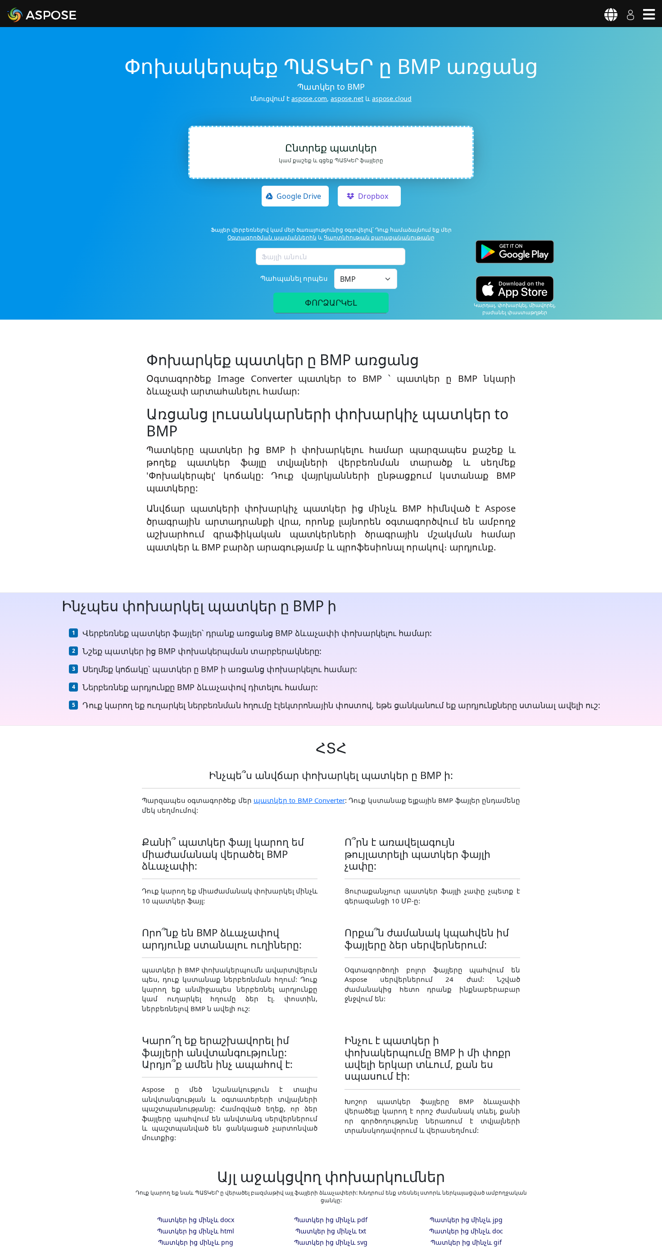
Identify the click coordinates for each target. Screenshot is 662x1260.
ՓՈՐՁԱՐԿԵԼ (331, 302)
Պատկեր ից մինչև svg (330, 1242)
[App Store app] (515, 288)
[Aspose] (52, 15)
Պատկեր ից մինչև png (195, 1242)
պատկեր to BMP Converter (299, 800)
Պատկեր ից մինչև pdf (330, 1219)
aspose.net (347, 98)
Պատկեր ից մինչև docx (195, 1219)
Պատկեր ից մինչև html (195, 1231)
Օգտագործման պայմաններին (272, 237)
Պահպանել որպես (294, 278)
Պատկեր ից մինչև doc (466, 1231)
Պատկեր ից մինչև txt (330, 1231)
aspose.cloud (392, 98)
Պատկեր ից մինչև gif (466, 1242)
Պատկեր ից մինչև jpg (466, 1219)
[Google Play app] (515, 251)
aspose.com (309, 98)
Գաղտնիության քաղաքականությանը (379, 237)
